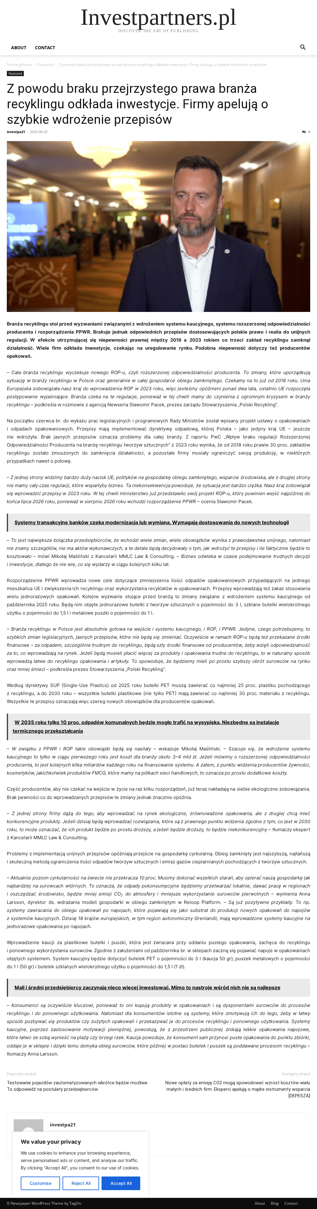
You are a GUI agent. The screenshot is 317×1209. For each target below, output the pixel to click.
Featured (45, 64)
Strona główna (19, 64)
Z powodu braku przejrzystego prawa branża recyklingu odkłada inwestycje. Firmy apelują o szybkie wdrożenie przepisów (137, 104)
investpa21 (16, 131)
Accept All (121, 1183)
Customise (40, 1183)
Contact (45, 47)
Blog (275, 1203)
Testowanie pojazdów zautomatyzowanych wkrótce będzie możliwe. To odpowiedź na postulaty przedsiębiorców (77, 1086)
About (18, 47)
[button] (302, 48)
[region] (80, 1164)
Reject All (81, 1183)
